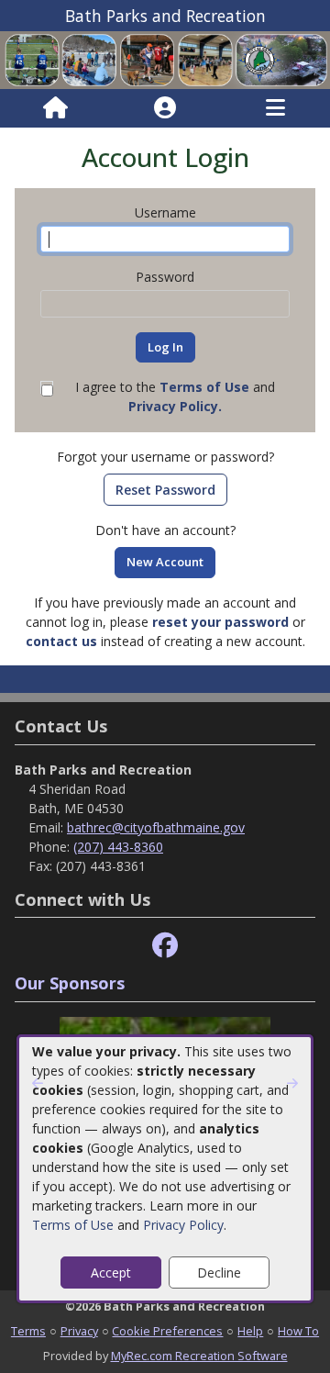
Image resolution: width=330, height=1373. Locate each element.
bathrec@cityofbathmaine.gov (156, 827)
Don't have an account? (165, 530)
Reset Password (165, 489)
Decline (219, 1272)
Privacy (79, 1331)
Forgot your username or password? (165, 456)
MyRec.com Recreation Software (199, 1355)
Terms (28, 1331)
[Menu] (275, 108)
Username (165, 212)
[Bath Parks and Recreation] (165, 59)
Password (165, 276)
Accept (111, 1272)
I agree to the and (175, 396)
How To (298, 1331)
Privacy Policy (183, 1224)
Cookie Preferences (167, 1331)
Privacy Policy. (175, 406)
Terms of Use (73, 1224)
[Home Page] (55, 108)
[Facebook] (165, 945)
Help (250, 1331)
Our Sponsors (70, 983)
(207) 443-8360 (118, 846)
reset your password (220, 622)
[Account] (165, 108)
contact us (61, 641)
